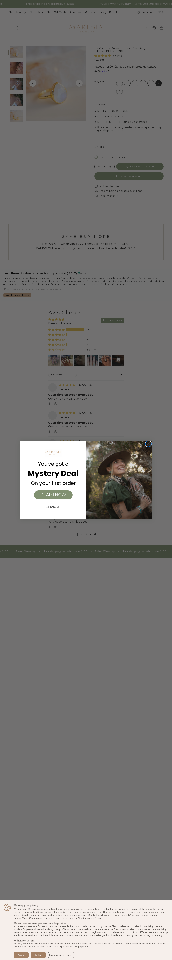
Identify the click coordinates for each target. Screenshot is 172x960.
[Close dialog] (148, 444)
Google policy (80, 946)
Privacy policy (60, 946)
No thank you (53, 507)
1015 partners (33, 909)
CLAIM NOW (53, 494)
